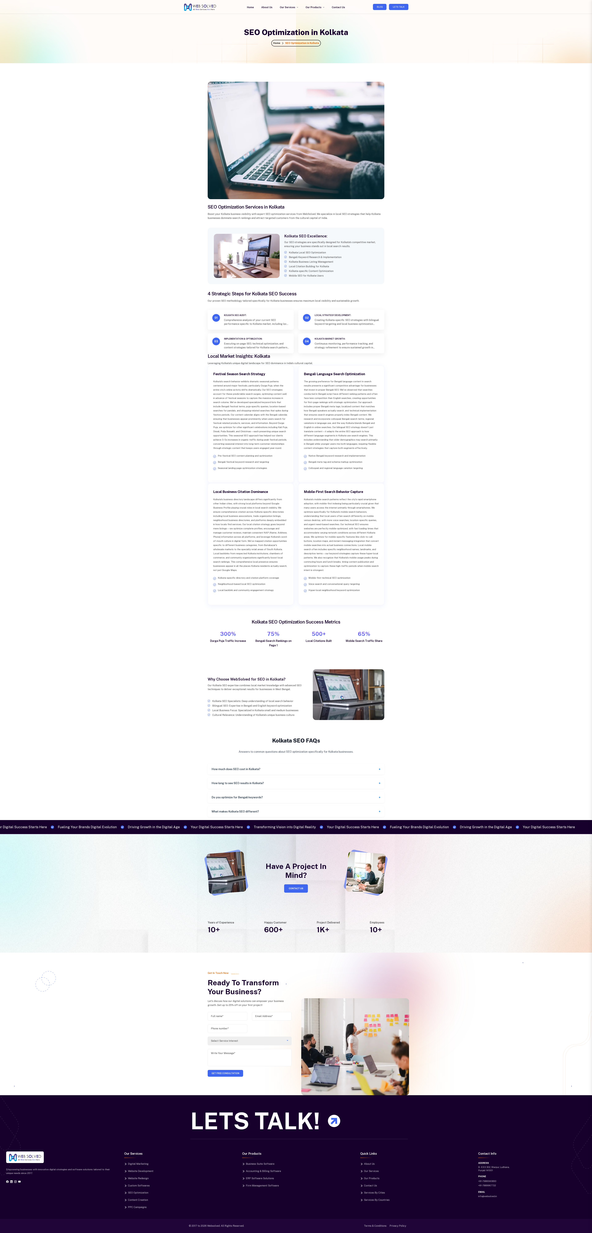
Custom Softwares (139, 1185)
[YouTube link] (19, 1182)
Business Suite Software (260, 1163)
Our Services (287, 7)
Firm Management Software (262, 1185)
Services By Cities (374, 1192)
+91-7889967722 (487, 1185)
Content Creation (138, 1199)
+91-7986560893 (487, 1181)
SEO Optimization (138, 1192)
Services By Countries (377, 1199)
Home (250, 7)
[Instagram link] (15, 1182)
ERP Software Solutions (260, 1178)
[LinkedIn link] (11, 1182)
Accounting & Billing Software (263, 1171)
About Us (266, 7)
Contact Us (338, 7)
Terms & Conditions (375, 1225)
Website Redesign (138, 1178)
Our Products (313, 7)
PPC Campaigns (137, 1207)
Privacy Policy (398, 1225)
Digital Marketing (138, 1163)
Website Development (140, 1171)
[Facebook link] (7, 1182)
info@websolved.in (487, 1196)
